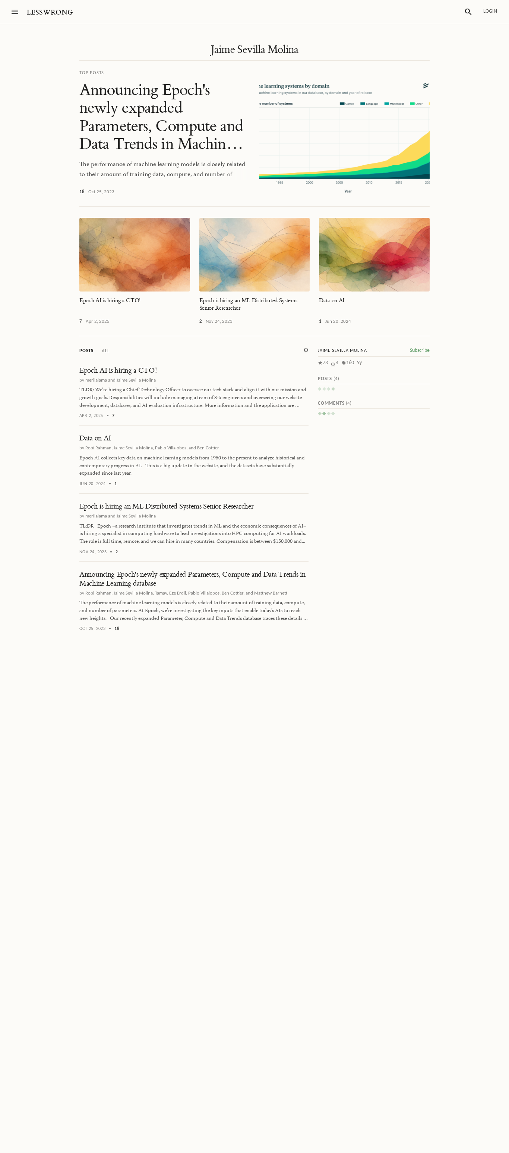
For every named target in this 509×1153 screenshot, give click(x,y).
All (105, 350)
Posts (86, 350)
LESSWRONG (50, 12)
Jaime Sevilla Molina (254, 49)
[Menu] (15, 12)
